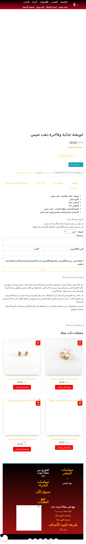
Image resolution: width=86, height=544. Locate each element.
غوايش (43, 172)
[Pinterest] (30, 540)
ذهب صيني (62, 7)
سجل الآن (63, 529)
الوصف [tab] (74, 182)
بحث (16, 4)
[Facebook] (56, 540)
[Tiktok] (35, 540)
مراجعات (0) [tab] (58, 182)
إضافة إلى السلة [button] (64, 387)
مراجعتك (79, 235)
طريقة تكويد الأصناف (63, 524)
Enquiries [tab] (74, 188)
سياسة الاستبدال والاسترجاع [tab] (16, 182)
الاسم (36, 248)
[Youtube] (45, 540)
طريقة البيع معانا (63, 520)
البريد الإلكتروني (76, 248)
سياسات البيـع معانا (63, 515)
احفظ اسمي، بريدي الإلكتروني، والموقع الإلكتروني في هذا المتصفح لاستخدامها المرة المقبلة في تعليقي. (44, 262)
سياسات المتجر (67, 471)
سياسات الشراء (43, 483)
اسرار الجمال (51, 7)
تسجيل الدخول (28, 7)
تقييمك (79, 231)
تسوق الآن (43, 492)
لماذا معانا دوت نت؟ (63, 511)
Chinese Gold (32, 172)
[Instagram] (40, 540)
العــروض (40, 7)
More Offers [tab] (41, 182)
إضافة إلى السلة (65, 155)
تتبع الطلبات (43, 500)
